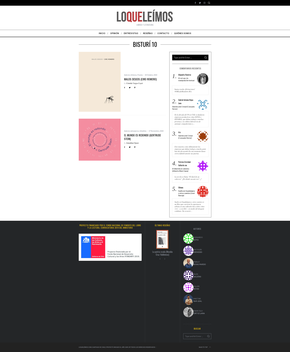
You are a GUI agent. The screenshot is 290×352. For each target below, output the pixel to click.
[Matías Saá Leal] (188, 300)
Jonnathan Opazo (132, 143)
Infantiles (143, 131)
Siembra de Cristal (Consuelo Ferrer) (183, 107)
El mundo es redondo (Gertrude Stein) (142, 137)
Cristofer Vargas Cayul (134, 83)
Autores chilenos (130, 75)
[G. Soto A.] (188, 238)
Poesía (140, 75)
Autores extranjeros (131, 131)
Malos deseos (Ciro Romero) (140, 79)
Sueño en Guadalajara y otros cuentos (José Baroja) (186, 193)
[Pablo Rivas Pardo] (188, 263)
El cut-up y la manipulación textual (186, 79)
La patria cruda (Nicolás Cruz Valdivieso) (162, 253)
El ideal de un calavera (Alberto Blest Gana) (180, 170)
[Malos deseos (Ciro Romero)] (100, 82)
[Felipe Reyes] (188, 287)
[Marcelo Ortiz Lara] (188, 312)
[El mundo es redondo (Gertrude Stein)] (100, 140)
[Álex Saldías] (188, 275)
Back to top (203, 347)
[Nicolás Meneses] (188, 251)
